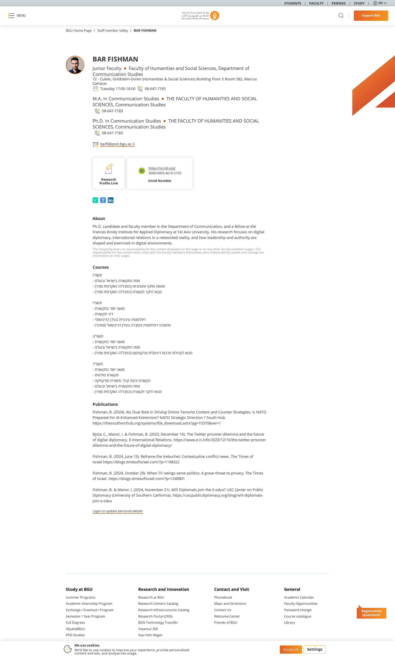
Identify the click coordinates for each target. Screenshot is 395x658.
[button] (18, 16)
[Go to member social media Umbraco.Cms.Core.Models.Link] (96, 200)
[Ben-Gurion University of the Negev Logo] (200, 15)
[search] (341, 16)
